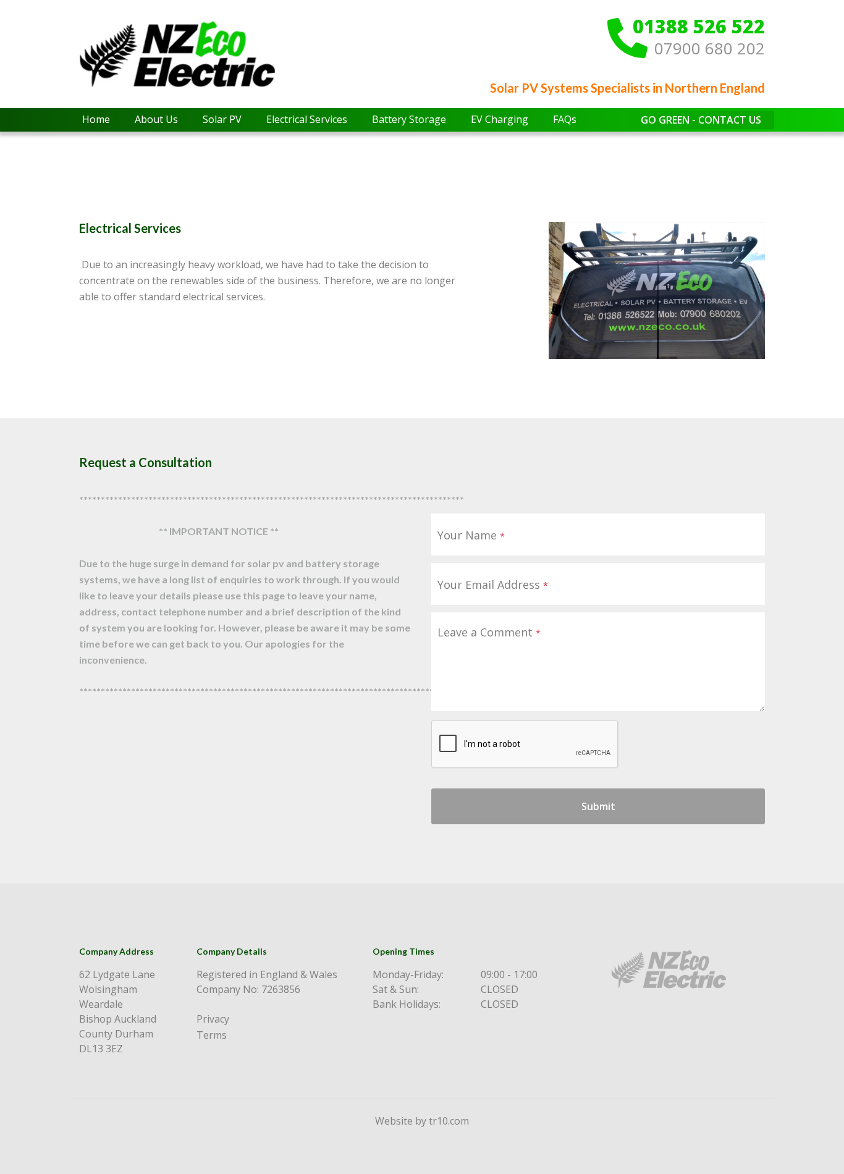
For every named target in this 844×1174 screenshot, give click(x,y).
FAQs (564, 119)
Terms (211, 1035)
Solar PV (222, 119)
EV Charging (499, 119)
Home (96, 119)
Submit (598, 806)
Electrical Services (306, 119)
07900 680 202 (709, 49)
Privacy (212, 1019)
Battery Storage (409, 119)
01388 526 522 (699, 27)
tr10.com (449, 1121)
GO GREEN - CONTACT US (701, 120)
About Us (156, 119)
